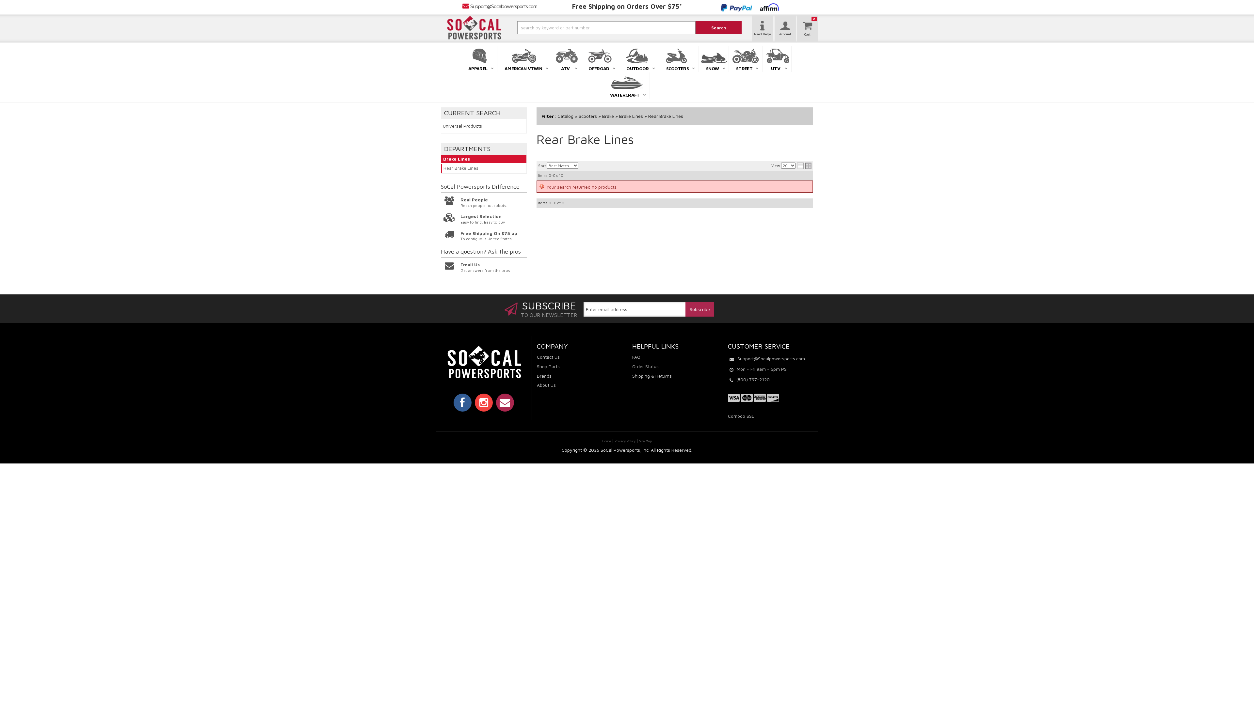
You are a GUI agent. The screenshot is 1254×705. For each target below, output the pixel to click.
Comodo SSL (741, 416)
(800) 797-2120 (753, 379)
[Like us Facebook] (463, 402)
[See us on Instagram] (484, 402)
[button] (589, 27)
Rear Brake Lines (460, 168)
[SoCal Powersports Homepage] (474, 28)
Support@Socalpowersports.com (503, 6)
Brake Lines (456, 159)
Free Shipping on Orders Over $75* (627, 6)
